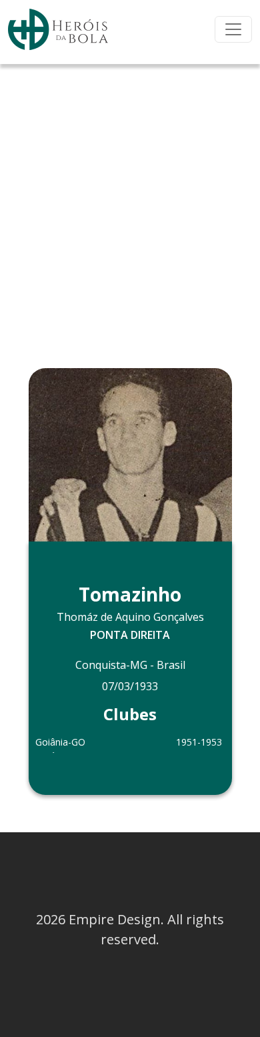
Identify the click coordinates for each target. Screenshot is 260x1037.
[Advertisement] (130, 201)
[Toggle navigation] (233, 29)
